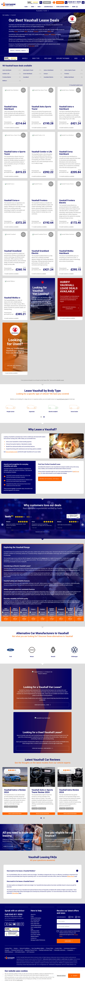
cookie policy (20, 980)
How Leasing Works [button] (62, 6)
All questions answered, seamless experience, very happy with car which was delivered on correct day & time (16, 524)
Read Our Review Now (15, 813)
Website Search (35, 936)
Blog (32, 929)
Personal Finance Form (17, 950)
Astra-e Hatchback (15, 609)
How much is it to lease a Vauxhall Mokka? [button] (21, 871)
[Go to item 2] (44, 818)
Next (82, 524)
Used (76, 58)
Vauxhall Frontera (39, 200)
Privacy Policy (49, 948)
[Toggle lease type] (53, 2)
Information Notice (20, 952)
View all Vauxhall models (18, 50)
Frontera (36, 31)
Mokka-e (53, 34)
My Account (83, 2)
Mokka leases (70, 876)
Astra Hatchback (6, 609)
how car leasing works (11, 451)
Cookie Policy (58, 948)
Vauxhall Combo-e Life (42, 152)
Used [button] (39, 6)
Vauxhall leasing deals (62, 399)
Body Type (35, 58)
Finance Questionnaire (53, 846)
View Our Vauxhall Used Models (41, 748)
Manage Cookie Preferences (38, 940)
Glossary (7, 950)
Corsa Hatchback (24, 609)
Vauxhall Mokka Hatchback (66, 252)
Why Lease (47, 58)
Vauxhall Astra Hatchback (10, 107)
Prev (2, 524)
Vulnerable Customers (59, 950)
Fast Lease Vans (35, 923)
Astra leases (15, 893)
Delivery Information (36, 918)
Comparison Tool (35, 932)
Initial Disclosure (9, 952)
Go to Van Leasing (35, 934)
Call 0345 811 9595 (13, 914)
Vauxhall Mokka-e (12, 298)
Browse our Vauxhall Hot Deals (49, 478)
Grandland (61, 609)
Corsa (16, 31)
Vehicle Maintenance (36, 925)
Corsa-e (47, 34)
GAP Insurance (30, 952)
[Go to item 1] (41, 417)
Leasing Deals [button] (48, 6)
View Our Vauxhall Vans (42, 704)
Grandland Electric (8, 570)
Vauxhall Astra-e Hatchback (66, 107)
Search (41, 2)
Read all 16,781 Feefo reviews (43, 531)
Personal (60, 2)
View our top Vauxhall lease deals (69, 307)
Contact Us (33, 938)
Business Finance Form (31, 950)
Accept (75, 975)
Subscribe (68, 941)
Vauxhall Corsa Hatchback (66, 153)
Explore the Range (62, 58)
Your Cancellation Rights (37, 948)
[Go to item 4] (44, 417)
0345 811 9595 (66, 2)
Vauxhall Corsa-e (11, 200)
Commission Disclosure (70, 948)
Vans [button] (32, 6)
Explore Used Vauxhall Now (14, 366)
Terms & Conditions (25, 948)
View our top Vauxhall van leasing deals (41, 315)
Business (47, 2)
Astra (25, 31)
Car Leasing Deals (35, 920)
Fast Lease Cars (35, 921)
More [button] (73, 6)
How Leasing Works (36, 927)
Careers (16, 948)
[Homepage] (8, 4)
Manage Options (61, 975)
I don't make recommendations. (39, 524)
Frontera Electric (51, 609)
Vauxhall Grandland (12, 251)
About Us (33, 914)
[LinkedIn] (10, 924)
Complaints (70, 950)
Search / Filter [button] (42, 10)
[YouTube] (14, 924)
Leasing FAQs (8, 948)
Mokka (49, 31)
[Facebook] (6, 924)
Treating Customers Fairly (45, 950)
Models (24, 58)
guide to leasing (8, 846)
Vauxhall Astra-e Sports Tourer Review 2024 (42, 791)
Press (32, 916)
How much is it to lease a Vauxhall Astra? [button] (20, 881)
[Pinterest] (22, 924)
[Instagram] (18, 924)
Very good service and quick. (64, 524)
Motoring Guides (35, 931)
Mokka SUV (45, 558)
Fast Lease (31, 46)
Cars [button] (26, 6)
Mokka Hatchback (79, 609)
